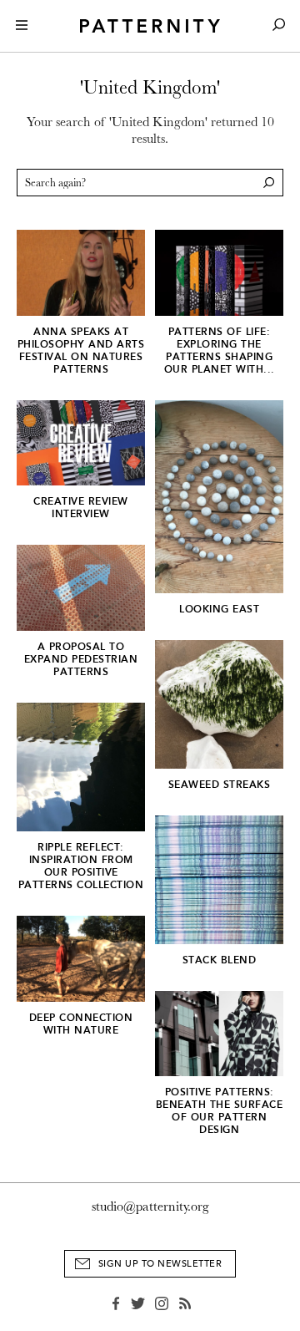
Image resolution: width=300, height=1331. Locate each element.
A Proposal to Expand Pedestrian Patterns (81, 659)
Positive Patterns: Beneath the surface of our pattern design (219, 1110)
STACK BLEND (219, 960)
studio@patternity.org (150, 1206)
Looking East (219, 609)
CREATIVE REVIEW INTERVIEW (80, 507)
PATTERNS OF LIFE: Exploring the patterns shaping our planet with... (219, 350)
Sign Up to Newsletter (160, 1263)
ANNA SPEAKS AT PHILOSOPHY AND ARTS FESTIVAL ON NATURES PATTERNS (81, 350)
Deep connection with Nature (81, 1024)
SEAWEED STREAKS (219, 784)
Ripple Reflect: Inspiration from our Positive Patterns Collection (81, 866)
